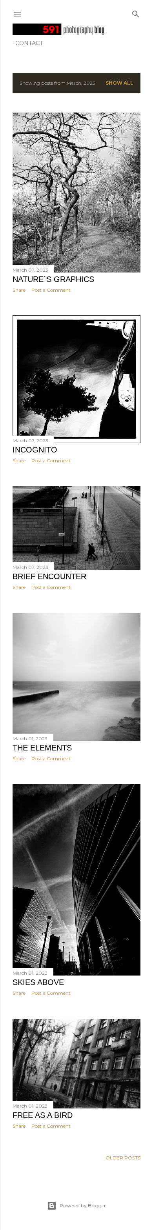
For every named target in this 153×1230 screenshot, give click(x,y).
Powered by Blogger (83, 1205)
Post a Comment (51, 290)
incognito (35, 449)
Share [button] (19, 290)
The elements (42, 747)
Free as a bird (43, 1115)
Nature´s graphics (53, 279)
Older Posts (123, 1158)
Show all (119, 83)
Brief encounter (49, 576)
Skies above (38, 982)
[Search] (135, 12)
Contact (29, 43)
